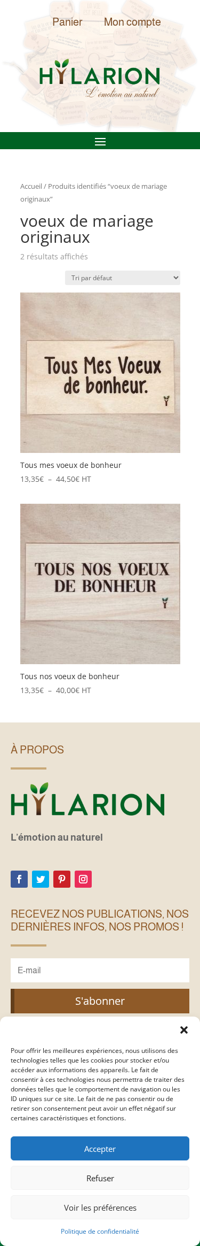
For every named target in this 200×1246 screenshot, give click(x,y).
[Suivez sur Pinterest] (61, 879)
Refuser (100, 1178)
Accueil (31, 186)
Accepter (100, 1148)
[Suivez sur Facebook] (19, 879)
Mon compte (132, 22)
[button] (184, 1030)
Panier (67, 22)
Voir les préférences (100, 1207)
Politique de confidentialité (100, 1231)
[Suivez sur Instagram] (83, 879)
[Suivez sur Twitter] (40, 879)
